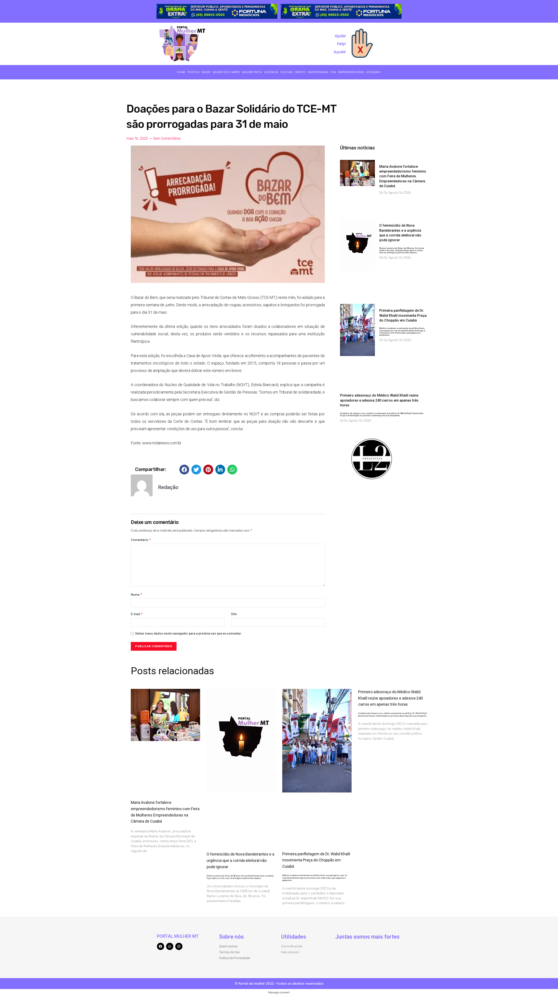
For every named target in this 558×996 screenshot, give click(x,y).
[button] (184, 469)
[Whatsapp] (169, 946)
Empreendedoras (351, 72)
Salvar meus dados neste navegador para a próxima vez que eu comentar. (188, 633)
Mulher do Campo (226, 72)
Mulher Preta (252, 72)
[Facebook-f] (160, 946)
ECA (333, 72)
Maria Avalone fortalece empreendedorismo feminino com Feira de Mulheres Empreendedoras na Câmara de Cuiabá (402, 176)
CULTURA (286, 72)
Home (181, 72)
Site (234, 614)
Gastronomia (318, 72)
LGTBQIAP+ (373, 72)
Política (193, 72)
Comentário (141, 540)
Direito (300, 72)
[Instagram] (178, 946)
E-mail (137, 614)
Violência (271, 72)
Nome (136, 594)
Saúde (206, 72)
